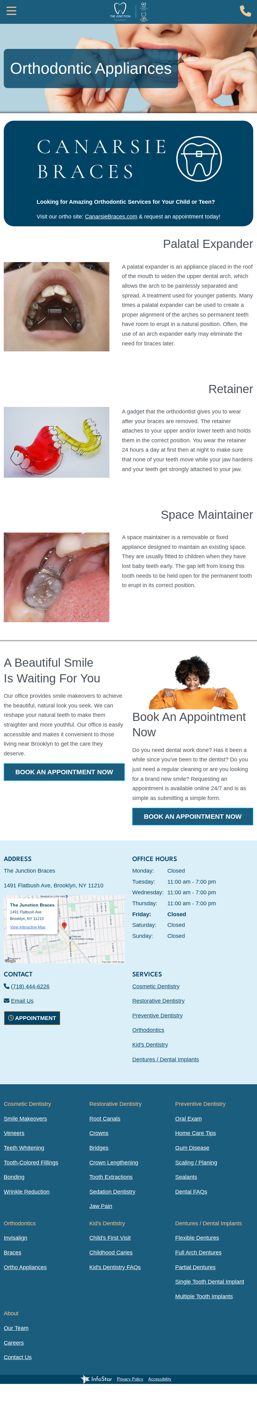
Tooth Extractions (111, 1177)
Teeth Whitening (24, 1148)
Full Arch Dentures (198, 1252)
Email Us (22, 1001)
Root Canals (104, 1119)
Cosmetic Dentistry (156, 986)
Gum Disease (192, 1148)
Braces (12, 1252)
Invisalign (15, 1238)
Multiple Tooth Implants (204, 1296)
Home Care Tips (195, 1133)
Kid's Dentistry (150, 1045)
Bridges (98, 1148)
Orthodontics (148, 1030)
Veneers (14, 1133)
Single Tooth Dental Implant (209, 1282)
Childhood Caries (111, 1252)
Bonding (14, 1177)
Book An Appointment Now (64, 771)
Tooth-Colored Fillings (31, 1162)
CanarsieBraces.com (111, 216)
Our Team (16, 1328)
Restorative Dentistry (158, 1001)
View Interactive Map (27, 927)
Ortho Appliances (25, 1267)
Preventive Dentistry (157, 1015)
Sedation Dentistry (112, 1192)
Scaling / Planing (196, 1162)
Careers (14, 1343)
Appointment (35, 1018)
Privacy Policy (130, 1379)
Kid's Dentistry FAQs (115, 1267)
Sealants (186, 1177)
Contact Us (18, 1357)
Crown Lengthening (113, 1162)
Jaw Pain (100, 1206)
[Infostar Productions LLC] (96, 1379)
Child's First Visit (110, 1238)
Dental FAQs (191, 1192)
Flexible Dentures (197, 1238)
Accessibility (159, 1379)
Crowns (98, 1133)
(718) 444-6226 (30, 986)
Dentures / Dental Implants (165, 1059)
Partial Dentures (195, 1267)
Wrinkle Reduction (27, 1192)
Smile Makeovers (25, 1119)
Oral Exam (188, 1119)
